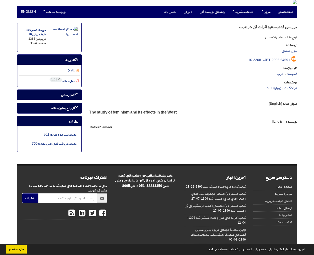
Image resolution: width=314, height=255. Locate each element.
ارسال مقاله (284, 207)
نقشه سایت (284, 222)
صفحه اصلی (285, 11)
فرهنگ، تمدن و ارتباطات (281, 88)
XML (72, 70)
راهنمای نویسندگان (212, 11)
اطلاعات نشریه (244, 11)
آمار (71, 121)
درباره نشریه (283, 193)
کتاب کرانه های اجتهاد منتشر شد (224, 186)
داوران (188, 11)
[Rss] (71, 213)
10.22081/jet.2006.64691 (269, 60)
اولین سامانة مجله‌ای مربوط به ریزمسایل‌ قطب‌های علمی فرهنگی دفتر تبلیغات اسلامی (218, 232)
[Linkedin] (81, 213)
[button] (206, 250)
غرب (280, 73)
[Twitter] (92, 213)
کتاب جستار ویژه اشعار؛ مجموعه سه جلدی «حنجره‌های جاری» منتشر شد (218, 196)
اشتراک (30, 198)
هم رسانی (68, 94)
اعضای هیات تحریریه (278, 200)
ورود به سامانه (55, 11)
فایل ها (69, 59)
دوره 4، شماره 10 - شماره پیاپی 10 (35, 32)
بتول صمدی (289, 50)
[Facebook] (102, 213)
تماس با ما (169, 11)
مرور (267, 11)
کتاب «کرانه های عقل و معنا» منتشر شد (221, 217)
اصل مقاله (63, 80)
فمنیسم (292, 73)
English (28, 11)
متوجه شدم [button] (16, 249)
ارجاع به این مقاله (62, 108)
